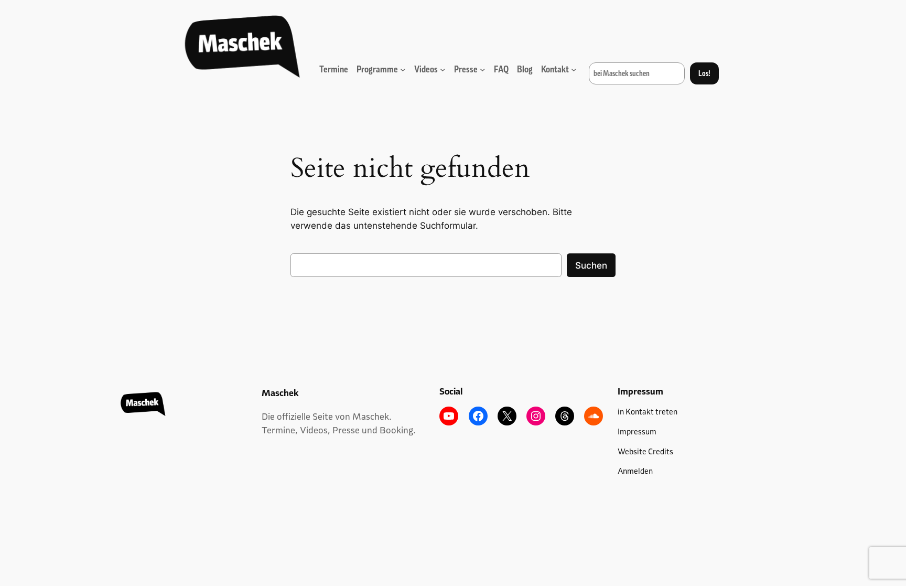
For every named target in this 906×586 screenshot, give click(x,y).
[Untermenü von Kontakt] (574, 69)
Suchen (591, 265)
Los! (704, 73)
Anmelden (635, 471)
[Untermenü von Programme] (403, 69)
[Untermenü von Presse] (483, 69)
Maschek (280, 393)
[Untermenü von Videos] (443, 69)
